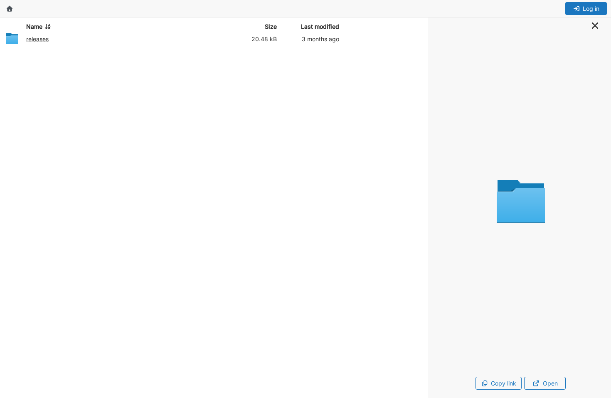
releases (37, 38)
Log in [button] (591, 8)
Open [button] (550, 383)
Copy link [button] (503, 383)
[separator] (429, 207)
